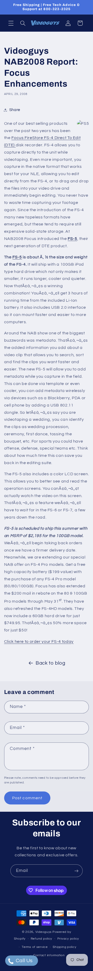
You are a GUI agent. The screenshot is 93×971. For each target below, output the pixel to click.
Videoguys (43, 932)
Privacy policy (68, 938)
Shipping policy (64, 947)
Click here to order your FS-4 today (39, 641)
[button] (11, 23)
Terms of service (35, 947)
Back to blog (50, 663)
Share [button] (14, 110)
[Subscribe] (76, 870)
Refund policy (41, 938)
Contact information (49, 955)
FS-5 (72, 239)
